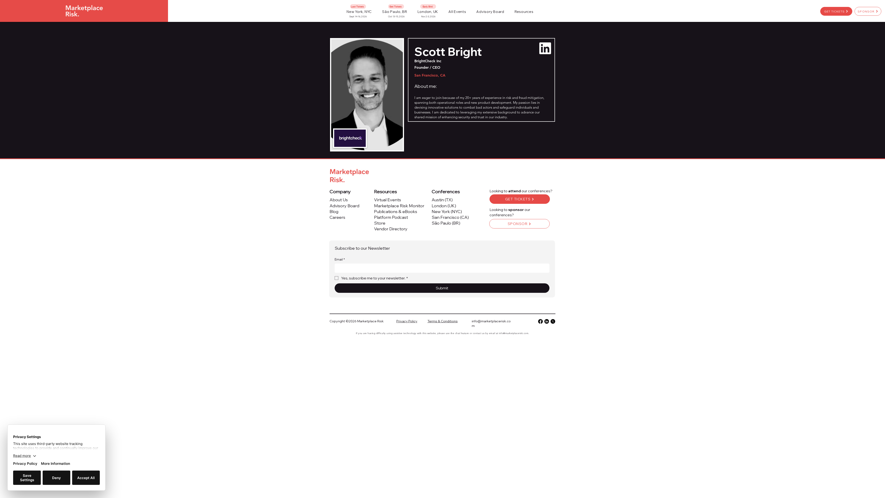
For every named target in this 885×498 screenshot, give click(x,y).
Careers (337, 217)
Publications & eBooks (395, 211)
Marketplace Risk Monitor (399, 205)
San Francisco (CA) (450, 217)
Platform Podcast (391, 217)
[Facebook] (540, 321)
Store (379, 223)
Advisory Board (344, 205)
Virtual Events (387, 199)
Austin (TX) (442, 199)
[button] (457, 11)
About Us (339, 199)
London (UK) (444, 205)
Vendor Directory (390, 228)
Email (340, 259)
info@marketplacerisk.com (513, 333)
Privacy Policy (406, 321)
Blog (334, 211)
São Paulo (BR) (446, 223)
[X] (553, 321)
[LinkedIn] (546, 321)
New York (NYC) (447, 211)
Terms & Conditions (443, 321)
